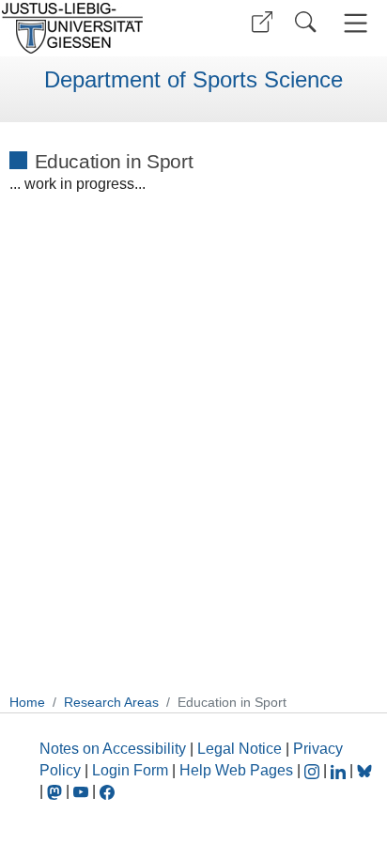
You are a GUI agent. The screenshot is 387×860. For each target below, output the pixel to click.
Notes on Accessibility (114, 749)
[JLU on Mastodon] (56, 791)
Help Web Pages (236, 770)
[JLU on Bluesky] (364, 770)
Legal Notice (239, 749)
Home (27, 702)
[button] (262, 22)
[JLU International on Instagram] (313, 770)
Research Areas (111, 702)
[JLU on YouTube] (82, 791)
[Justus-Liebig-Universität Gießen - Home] (94, 28)
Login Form (130, 770)
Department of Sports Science (193, 80)
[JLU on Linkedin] (340, 770)
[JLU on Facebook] (107, 791)
